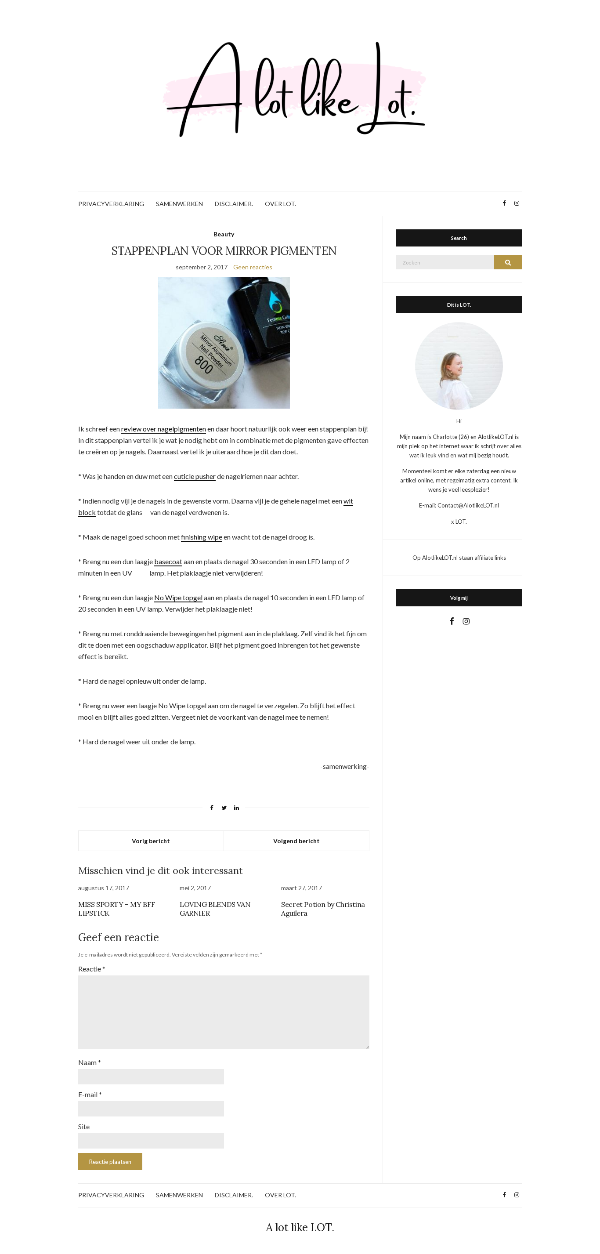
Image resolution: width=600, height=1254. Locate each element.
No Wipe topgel (178, 597)
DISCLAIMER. (234, 203)
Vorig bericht (151, 840)
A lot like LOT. (300, 1227)
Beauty (223, 234)
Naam (89, 1062)
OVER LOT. (280, 203)
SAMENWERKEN (179, 203)
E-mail (90, 1094)
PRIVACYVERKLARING (111, 203)
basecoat (168, 561)
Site (84, 1126)
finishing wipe (201, 537)
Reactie (91, 968)
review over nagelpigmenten (163, 428)
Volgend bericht (296, 840)
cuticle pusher (195, 476)
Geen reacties (252, 267)
